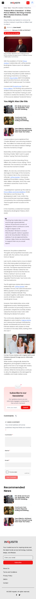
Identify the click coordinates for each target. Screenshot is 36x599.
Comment (9, 435)
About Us (6, 568)
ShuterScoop (17, 86)
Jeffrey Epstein (15, 177)
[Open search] (27, 2)
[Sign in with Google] (32, 2)
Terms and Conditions (10, 572)
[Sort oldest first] (15, 415)
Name (7, 451)
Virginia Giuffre (26, 320)
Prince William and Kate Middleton (15, 192)
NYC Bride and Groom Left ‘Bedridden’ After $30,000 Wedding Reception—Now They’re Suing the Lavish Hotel (23, 109)
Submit (25, 407)
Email (7, 460)
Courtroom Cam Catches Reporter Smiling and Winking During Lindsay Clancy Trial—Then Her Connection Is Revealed (23, 121)
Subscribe (18, 562)
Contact (5, 583)
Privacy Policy (7, 576)
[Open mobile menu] (3, 3)
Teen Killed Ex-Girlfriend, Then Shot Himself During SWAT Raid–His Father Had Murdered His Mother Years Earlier (23, 132)
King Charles (14, 78)
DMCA (5, 579)
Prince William (8, 88)
